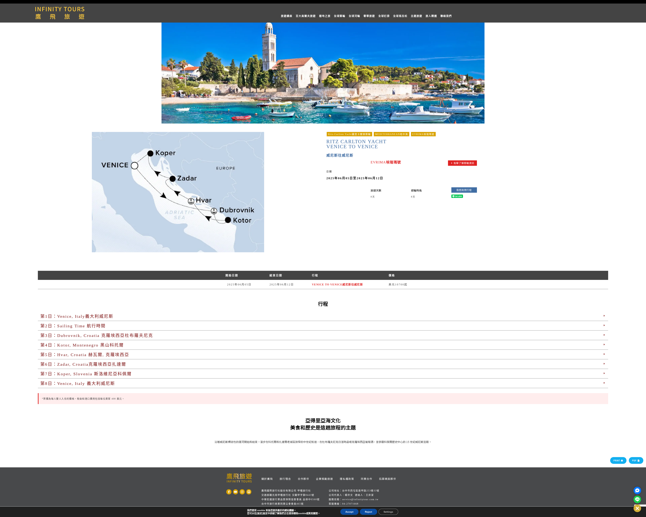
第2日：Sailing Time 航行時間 (73, 326)
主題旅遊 (416, 16)
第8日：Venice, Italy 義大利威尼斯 (77, 383)
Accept (349, 511)
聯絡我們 (446, 16)
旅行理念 (285, 478)
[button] (323, 316)
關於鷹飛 (267, 478)
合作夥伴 (303, 478)
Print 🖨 (618, 460)
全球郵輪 (339, 16)
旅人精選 (431, 16)
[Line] (249, 491)
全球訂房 (384, 16)
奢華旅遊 (369, 16)
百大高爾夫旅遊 (306, 16)
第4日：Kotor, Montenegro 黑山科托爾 (82, 345)
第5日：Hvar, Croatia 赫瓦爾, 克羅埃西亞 (84, 354)
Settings (388, 511)
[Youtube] (235, 491)
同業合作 (366, 478)
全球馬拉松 (400, 16)
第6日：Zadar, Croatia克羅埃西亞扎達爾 (83, 364)
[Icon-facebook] (228, 491)
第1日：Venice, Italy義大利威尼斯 (76, 316)
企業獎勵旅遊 (324, 478)
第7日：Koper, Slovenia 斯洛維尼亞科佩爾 (86, 373)
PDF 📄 (636, 460)
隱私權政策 (347, 478)
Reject (368, 511)
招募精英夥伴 (387, 478)
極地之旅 (325, 16)
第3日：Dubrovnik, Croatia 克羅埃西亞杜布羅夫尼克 (96, 335)
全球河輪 (354, 16)
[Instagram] (242, 491)
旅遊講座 (286, 16)
